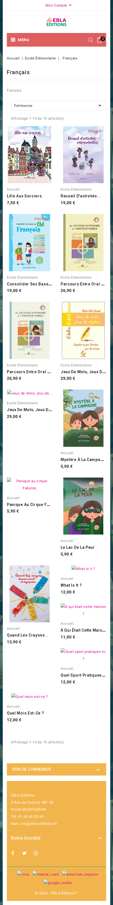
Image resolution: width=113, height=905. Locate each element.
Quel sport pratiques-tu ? (86, 675)
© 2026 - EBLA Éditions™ (56, 893)
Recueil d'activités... (81, 196)
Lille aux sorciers (24, 196)
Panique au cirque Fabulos (33, 504)
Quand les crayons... (28, 635)
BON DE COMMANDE (31, 769)
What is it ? (71, 585)
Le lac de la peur (78, 547)
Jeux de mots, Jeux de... (85, 372)
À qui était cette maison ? (86, 630)
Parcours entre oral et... (85, 284)
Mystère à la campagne (84, 459)
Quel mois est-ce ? (25, 713)
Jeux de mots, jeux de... (31, 410)
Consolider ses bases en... (33, 284)
